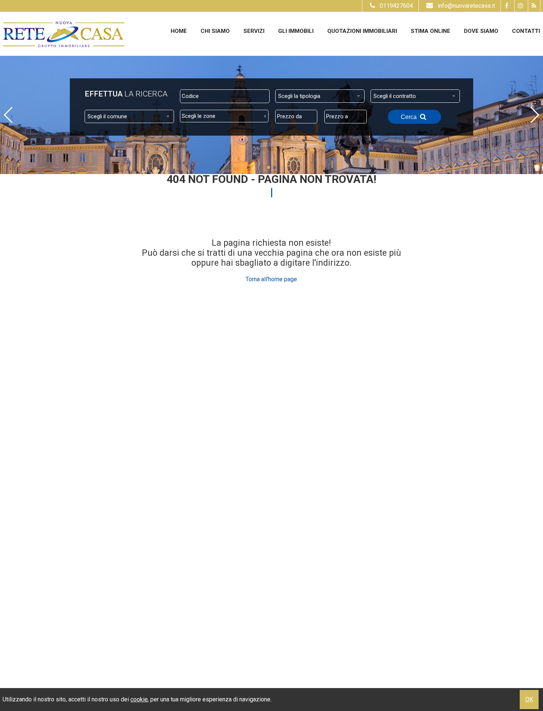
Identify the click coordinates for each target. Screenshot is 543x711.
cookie (139, 699)
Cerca (409, 117)
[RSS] (534, 6)
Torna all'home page (271, 279)
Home (179, 31)
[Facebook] (507, 6)
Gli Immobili (296, 31)
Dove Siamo (481, 31)
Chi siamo (215, 31)
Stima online (430, 31)
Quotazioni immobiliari (362, 31)
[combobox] (320, 96)
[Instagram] (520, 6)
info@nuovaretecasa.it (466, 5)
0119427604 (396, 5)
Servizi (253, 31)
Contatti (526, 31)
